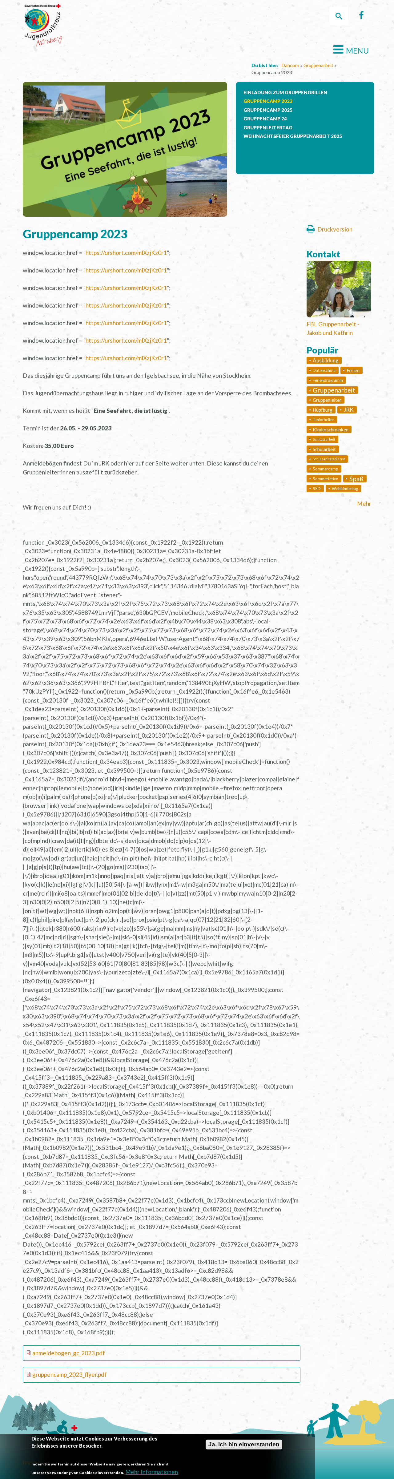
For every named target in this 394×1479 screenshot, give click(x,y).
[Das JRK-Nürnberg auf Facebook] (361, 16)
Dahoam (290, 65)
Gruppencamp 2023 (267, 101)
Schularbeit (324, 449)
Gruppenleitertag (267, 127)
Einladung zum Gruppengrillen (285, 92)
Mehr (364, 503)
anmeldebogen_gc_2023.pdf (68, 1352)
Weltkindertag (345, 488)
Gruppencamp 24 (265, 118)
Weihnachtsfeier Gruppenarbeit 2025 (292, 136)
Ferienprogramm (328, 380)
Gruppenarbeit (318, 65)
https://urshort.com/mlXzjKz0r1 (126, 252)
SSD (317, 488)
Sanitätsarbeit (324, 439)
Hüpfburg (322, 410)
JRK (349, 409)
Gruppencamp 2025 (267, 110)
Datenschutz (324, 370)
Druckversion (334, 229)
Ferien (353, 370)
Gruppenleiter (327, 400)
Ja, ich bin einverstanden (243, 1444)
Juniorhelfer (323, 419)
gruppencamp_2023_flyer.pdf (69, 1374)
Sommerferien (325, 478)
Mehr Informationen (151, 1472)
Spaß (356, 478)
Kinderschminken (330, 429)
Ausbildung (326, 360)
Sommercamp (325, 468)
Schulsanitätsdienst (329, 459)
